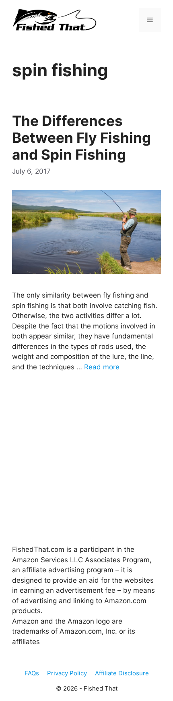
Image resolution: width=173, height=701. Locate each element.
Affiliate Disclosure (122, 673)
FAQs (32, 673)
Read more (101, 367)
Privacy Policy (67, 673)
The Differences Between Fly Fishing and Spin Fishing (81, 137)
